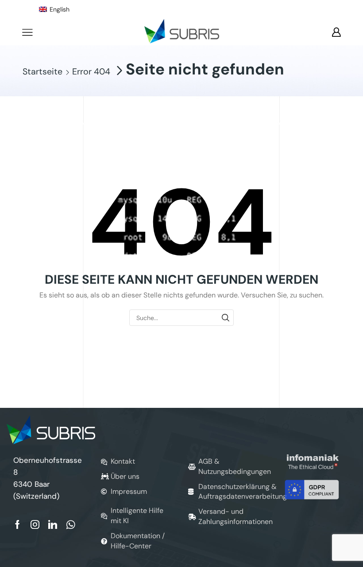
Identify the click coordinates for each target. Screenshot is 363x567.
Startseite (42, 71)
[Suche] (225, 317)
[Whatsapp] (70, 524)
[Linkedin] (52, 524)
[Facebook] (17, 524)
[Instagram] (35, 524)
